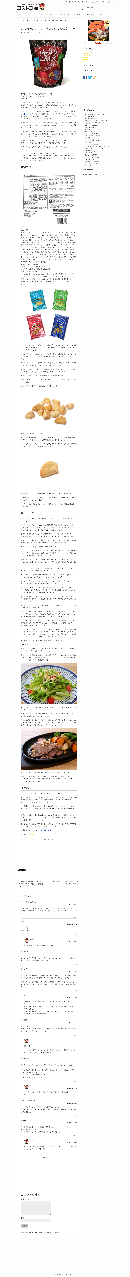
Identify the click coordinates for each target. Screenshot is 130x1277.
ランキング (88, 14)
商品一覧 (68, 2)
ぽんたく (87, 159)
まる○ (86, 131)
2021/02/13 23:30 (72, 1103)
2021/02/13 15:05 (72, 971)
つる (86, 153)
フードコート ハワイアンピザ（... (94, 163)
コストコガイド (60, 2)
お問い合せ (111, 2)
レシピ (40, 14)
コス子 (87, 116)
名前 (22, 1218)
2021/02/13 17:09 (72, 997)
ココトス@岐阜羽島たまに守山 (95, 146)
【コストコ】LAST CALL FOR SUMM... (96, 121)
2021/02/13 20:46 (72, 1061)
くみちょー (88, 125)
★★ (85, 60)
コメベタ (87, 138)
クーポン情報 (98, 14)
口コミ (69, 14)
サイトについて (88, 2)
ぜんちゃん (88, 133)
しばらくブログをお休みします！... (94, 148)
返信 (75, 917)
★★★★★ (87, 53)
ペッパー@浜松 (90, 140)
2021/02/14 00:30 (72, 1123)
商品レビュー (31, 14)
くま (86, 142)
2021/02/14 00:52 (72, 1142)
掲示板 (79, 14)
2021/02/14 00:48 (72, 1042)
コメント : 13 (38, 32)
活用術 (50, 14)
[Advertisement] (64, 854)
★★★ (86, 57)
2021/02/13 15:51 (72, 1022)
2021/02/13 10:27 (72, 954)
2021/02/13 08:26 (72, 904)
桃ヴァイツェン (90, 118)
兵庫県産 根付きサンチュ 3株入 (94, 114)
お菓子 (32, 32)
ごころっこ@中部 (90, 157)
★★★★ (87, 55)
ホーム (21, 14)
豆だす (87, 127)
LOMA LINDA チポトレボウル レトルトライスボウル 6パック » (65, 882)
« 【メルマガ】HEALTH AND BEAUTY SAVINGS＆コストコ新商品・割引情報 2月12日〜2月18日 (32, 883)
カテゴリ (74, 2)
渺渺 (86, 129)
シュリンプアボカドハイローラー (94, 136)
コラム (60, 14)
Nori (86, 165)
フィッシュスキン (30, 114)
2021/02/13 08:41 (72, 924)
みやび (87, 151)
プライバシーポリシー (100, 2)
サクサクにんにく (45, 830)
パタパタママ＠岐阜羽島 (92, 123)
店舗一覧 (80, 2)
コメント (25, 1200)
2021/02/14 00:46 (72, 941)
